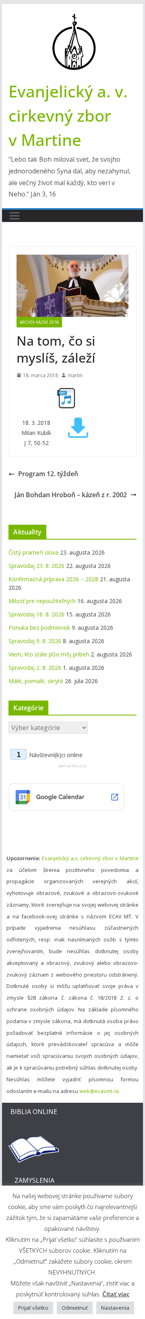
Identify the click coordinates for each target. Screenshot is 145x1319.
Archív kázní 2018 (39, 322)
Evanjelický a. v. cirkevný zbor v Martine (68, 115)
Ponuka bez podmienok (39, 627)
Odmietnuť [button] (75, 1307)
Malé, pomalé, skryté (35, 681)
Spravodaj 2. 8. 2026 (34, 667)
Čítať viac (115, 1294)
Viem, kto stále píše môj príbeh (48, 654)
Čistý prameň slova (33, 552)
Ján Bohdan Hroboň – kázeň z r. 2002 (70, 494)
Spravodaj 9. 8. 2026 (34, 641)
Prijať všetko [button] (33, 1307)
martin (75, 375)
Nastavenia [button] (115, 1307)
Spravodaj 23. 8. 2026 (36, 566)
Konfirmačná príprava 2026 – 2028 (53, 579)
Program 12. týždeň (48, 473)
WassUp (79, 765)
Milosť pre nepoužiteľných (42, 601)
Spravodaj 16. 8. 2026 (36, 614)
